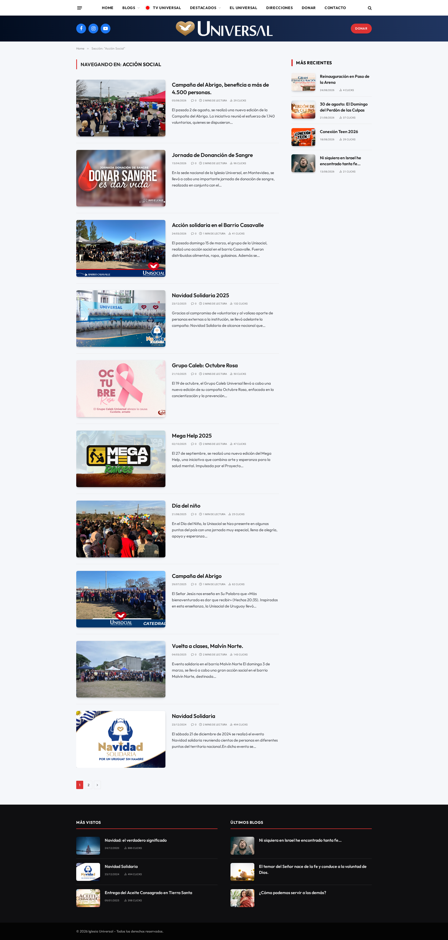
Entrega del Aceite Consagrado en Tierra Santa (148, 892)
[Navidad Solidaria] (120, 739)
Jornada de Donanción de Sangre (212, 154)
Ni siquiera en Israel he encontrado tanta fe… (340, 160)
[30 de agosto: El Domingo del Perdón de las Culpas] (303, 110)
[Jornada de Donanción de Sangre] (120, 178)
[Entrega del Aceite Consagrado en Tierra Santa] (88, 898)
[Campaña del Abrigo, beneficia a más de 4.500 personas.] (120, 108)
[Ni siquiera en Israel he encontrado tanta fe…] (303, 163)
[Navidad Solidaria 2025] (120, 318)
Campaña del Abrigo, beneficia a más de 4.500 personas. (220, 88)
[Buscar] (369, 8)
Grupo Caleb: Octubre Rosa (205, 365)
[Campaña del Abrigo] (120, 599)
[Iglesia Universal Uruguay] (224, 29)
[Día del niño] (120, 529)
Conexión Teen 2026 (339, 131)
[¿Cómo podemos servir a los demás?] (242, 898)
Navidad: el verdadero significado (136, 840)
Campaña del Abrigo (197, 575)
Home (108, 7)
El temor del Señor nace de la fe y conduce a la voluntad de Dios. (313, 869)
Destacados (203, 7)
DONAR (361, 28)
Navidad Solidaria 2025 (200, 295)
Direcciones (279, 7)
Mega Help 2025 (192, 435)
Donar (309, 7)
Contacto (335, 7)
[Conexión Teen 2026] (303, 137)
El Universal (243, 7)
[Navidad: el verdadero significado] (88, 846)
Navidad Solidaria (193, 716)
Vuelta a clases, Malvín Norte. (207, 645)
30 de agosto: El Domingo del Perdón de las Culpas (344, 107)
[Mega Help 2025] (120, 459)
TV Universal (167, 7)
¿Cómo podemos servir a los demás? (292, 892)
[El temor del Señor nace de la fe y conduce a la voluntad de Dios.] (242, 872)
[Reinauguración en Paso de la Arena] (303, 82)
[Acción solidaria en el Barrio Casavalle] (120, 248)
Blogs (128, 7)
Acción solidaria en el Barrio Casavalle (218, 225)
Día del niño (186, 505)
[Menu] (79, 8)
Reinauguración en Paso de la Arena (344, 79)
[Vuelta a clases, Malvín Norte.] (120, 669)
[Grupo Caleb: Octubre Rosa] (120, 388)
